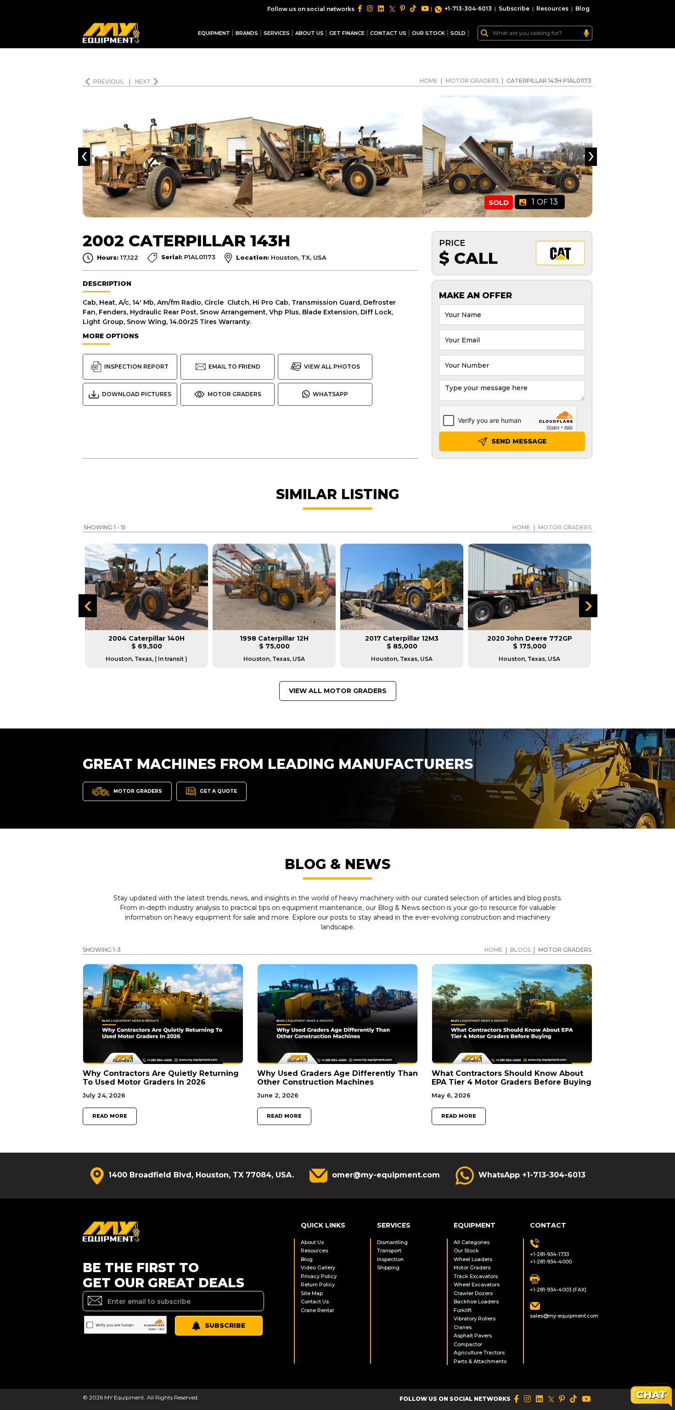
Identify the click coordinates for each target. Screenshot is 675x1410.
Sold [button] (458, 33)
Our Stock (466, 1250)
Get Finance (347, 33)
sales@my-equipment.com (561, 1316)
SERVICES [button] (277, 33)
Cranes (463, 1327)
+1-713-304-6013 (468, 8)
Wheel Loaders (473, 1259)
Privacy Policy (319, 1276)
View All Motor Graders (338, 691)
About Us (309, 33)
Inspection (390, 1259)
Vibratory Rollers (474, 1318)
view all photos (332, 366)
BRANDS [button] (247, 33)
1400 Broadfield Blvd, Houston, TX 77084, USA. (201, 1175)
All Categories (471, 1242)
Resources (552, 8)
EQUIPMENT (214, 33)
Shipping (388, 1267)
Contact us (388, 33)
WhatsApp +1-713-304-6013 (531, 1175)
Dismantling (392, 1242)
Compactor (468, 1344)
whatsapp (330, 394)
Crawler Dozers (473, 1293)
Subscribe (514, 8)
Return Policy (318, 1284)
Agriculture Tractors (479, 1352)
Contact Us (315, 1301)
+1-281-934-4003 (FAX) (558, 1289)
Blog (582, 8)
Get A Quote (217, 791)
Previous (108, 81)
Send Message (517, 441)
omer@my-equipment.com (386, 1175)
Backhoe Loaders (476, 1301)
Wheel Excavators (477, 1284)
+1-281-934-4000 (551, 1261)
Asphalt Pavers (473, 1335)
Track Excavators (476, 1276)
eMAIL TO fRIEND (234, 366)
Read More (109, 1116)
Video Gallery (318, 1267)
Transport (389, 1250)
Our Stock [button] (428, 33)
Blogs (520, 949)
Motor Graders (472, 80)
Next (143, 81)
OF (545, 202)
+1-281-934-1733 (549, 1254)
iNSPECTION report (136, 366)
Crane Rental (317, 1310)
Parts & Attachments (480, 1361)
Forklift (463, 1310)
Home (429, 80)
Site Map (312, 1293)
